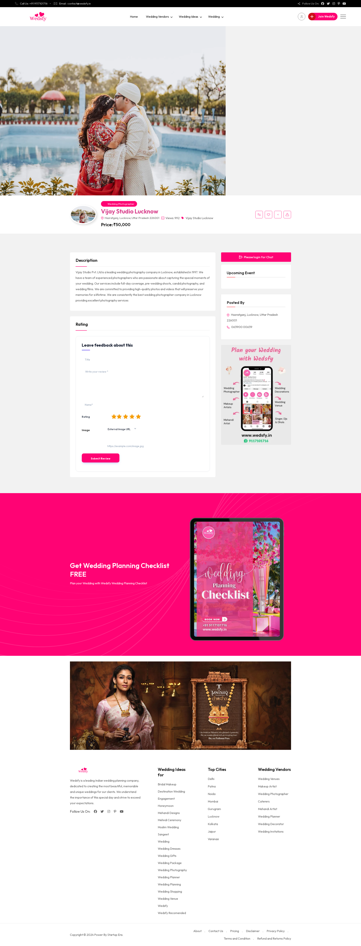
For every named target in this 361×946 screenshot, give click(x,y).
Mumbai (213, 801)
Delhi (211, 779)
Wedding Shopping (170, 891)
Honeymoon (166, 806)
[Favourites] (268, 214)
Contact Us (216, 931)
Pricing (234, 931)
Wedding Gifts (167, 856)
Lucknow (213, 816)
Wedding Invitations (271, 831)
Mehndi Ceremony (169, 820)
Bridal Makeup (167, 784)
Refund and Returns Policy (274, 938)
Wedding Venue (168, 898)
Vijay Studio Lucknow (199, 218)
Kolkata (213, 824)
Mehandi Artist (267, 809)
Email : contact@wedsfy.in (75, 3)
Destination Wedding (171, 791)
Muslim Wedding (168, 827)
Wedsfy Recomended (172, 913)
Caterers (264, 801)
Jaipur (212, 831)
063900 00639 (241, 327)
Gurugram (214, 809)
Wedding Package (170, 863)
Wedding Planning (169, 884)
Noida (211, 794)
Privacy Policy (276, 931)
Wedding (214, 16)
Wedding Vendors (157, 16)
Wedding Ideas (188, 16)
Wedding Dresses (169, 848)
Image (86, 430)
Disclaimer (253, 931)
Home (134, 16)
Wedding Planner (169, 877)
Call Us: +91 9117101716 (34, 3)
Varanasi (213, 839)
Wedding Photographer (121, 203)
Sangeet (163, 834)
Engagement (166, 798)
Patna (212, 786)
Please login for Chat (258, 257)
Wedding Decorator (271, 824)
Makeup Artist (267, 786)
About (197, 931)
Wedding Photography (172, 870)
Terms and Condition (237, 938)
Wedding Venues (269, 779)
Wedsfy (163, 906)
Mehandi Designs (169, 813)
